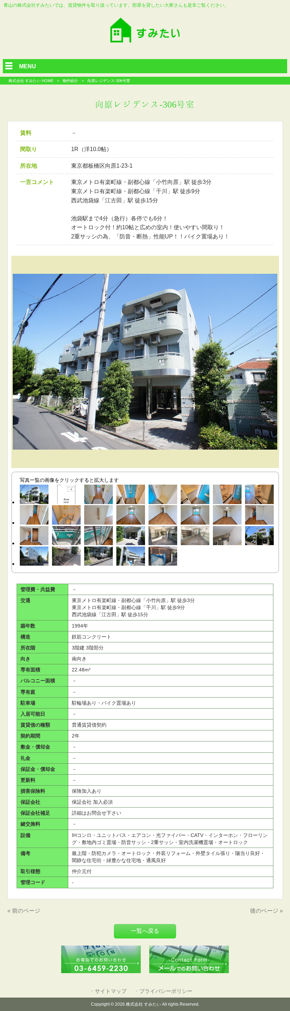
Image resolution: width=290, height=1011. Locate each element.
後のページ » (266, 911)
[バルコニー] (66, 537)
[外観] (259, 537)
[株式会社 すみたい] (144, 40)
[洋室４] (227, 516)
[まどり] (66, 496)
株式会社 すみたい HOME (30, 81)
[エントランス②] (163, 537)
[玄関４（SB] (195, 496)
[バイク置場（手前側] (98, 557)
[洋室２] (163, 516)
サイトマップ (111, 991)
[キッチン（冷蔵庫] (34, 516)
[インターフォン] (98, 516)
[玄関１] (98, 496)
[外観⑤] (131, 557)
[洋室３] (195, 516)
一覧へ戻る (145, 931)
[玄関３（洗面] (163, 496)
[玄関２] (131, 496)
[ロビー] (195, 537)
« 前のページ (23, 911)
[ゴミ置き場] (163, 557)
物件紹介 (70, 81)
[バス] (66, 516)
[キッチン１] (227, 496)
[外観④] (34, 496)
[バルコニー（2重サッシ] (98, 537)
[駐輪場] (66, 557)
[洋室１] (131, 516)
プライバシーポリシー (165, 991)
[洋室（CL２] (34, 537)
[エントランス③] (131, 537)
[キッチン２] (259, 496)
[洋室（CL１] (259, 516)
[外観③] (34, 557)
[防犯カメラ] (227, 537)
